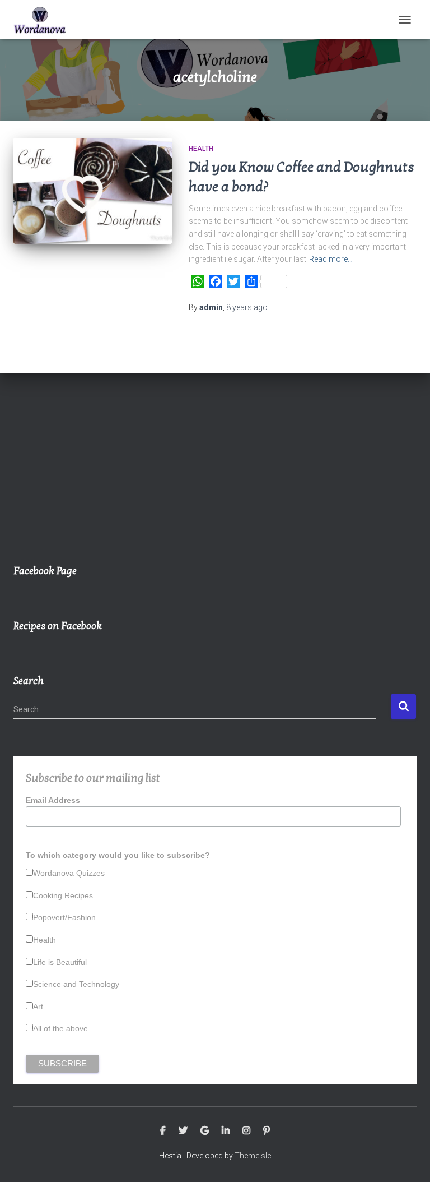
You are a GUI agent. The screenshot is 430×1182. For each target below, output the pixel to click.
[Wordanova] (44, 20)
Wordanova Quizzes (69, 873)
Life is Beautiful (60, 962)
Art (38, 1006)
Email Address (53, 800)
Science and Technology (76, 984)
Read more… (331, 259)
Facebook (163, 1131)
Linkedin (225, 1131)
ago (247, 307)
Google (204, 1131)
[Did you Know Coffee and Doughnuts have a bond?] (92, 190)
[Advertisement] (215, 474)
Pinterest (266, 1131)
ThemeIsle (253, 1155)
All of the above (60, 1028)
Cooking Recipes (63, 895)
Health (201, 149)
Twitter (183, 1131)
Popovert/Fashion (64, 917)
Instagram (246, 1131)
